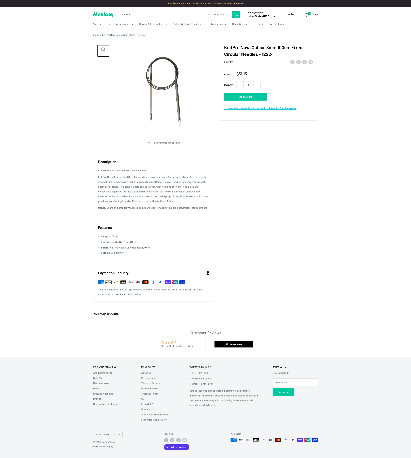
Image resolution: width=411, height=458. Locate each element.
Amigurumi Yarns (102, 372)
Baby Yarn (98, 377)
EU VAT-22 (147, 403)
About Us (146, 372)
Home (96, 35)
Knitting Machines (103, 393)
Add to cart (245, 96)
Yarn (95, 23)
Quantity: (229, 84)
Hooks (96, 388)
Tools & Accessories (118, 23)
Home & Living (240, 23)
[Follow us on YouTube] (184, 440)
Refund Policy (149, 388)
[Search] (236, 14)
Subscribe (283, 391)
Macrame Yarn (101, 383)
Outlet (261, 23)
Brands (97, 398)
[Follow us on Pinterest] (178, 440)
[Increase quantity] (257, 84)
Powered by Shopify (103, 446)
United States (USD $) (105, 434)
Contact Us (147, 409)
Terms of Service (150, 383)
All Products (277, 23)
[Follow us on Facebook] (166, 440)
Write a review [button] (234, 344)
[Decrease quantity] (240, 84)
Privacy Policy (149, 377)
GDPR (144, 398)
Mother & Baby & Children (187, 23)
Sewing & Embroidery (151, 23)
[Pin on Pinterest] (298, 61)
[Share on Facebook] (292, 61)
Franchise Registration (154, 419)
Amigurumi (217, 23)
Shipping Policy (149, 393)
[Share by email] (310, 61)
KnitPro (228, 62)
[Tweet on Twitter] (304, 61)
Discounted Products (105, 403)
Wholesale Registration (154, 414)
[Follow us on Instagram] (172, 440)
